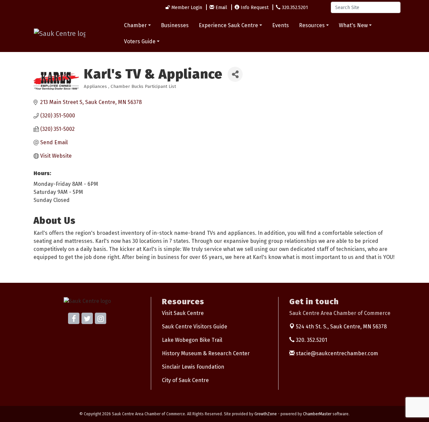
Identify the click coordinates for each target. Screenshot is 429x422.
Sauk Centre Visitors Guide (194, 326)
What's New (353, 25)
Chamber (135, 25)
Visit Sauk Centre (183, 313)
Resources (312, 25)
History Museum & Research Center (206, 353)
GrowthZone (265, 414)
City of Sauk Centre (185, 380)
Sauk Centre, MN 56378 (341, 326)
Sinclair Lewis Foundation (193, 367)
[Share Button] (235, 74)
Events (280, 25)
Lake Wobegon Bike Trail (192, 340)
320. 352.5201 (311, 340)
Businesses (175, 25)
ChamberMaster (317, 414)
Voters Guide (140, 41)
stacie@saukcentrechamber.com (336, 353)
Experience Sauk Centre (228, 25)
